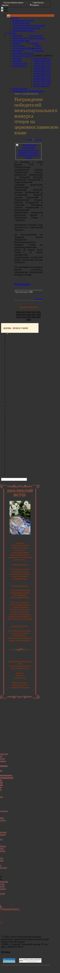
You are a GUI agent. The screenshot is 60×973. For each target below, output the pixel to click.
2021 (38, 312)
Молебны (17, 61)
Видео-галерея (41, 86)
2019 (23, 314)
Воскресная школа (39, 40)
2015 (18, 317)
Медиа (38, 48)
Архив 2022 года (42, 76)
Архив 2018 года (42, 66)
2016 (38, 314)
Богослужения (36, 38)
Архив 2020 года (42, 71)
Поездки (39, 51)
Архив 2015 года (42, 58)
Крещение (17, 51)
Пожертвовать (19, 66)
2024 (23, 312)
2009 (28, 317)
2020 (18, 314)
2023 (28, 312)
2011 (23, 317)
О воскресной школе (23, 53)
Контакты (34, 43)
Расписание (18, 46)
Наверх (39, 299)
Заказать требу (20, 63)
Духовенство (36, 35)
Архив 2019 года (42, 68)
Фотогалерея (22, 284)
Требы (38, 46)
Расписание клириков (23, 48)
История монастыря (22, 20)
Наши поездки (19, 88)
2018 (28, 314)
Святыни (11, 33)
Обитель (14, 18)
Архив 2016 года (42, 61)
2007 (38, 317)
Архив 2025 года (42, 83)
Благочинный (19, 38)
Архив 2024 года (42, 81)
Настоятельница (20, 40)
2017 (33, 314)
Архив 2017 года (42, 63)
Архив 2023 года (42, 78)
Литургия (17, 58)
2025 (18, 312)
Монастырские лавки (23, 30)
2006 (28, 319)
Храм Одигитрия (20, 23)
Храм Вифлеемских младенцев (28, 25)
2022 (33, 312)
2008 (33, 317)
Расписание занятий (22, 56)
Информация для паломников (28, 91)
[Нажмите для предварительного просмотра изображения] (28, 158)
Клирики (16, 43)
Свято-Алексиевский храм (26, 28)
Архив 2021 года (42, 73)
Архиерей (17, 35)
